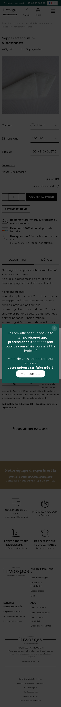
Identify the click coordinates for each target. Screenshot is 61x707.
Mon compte (30, 374)
